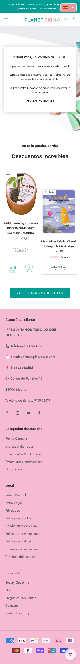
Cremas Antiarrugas (19, 446)
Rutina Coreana (16, 438)
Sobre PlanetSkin (17, 495)
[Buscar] (66, 19)
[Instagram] (17, 413)
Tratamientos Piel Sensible (23, 454)
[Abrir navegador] (6, 19)
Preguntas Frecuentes (20, 597)
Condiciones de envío (21, 525)
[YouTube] (28, 413)
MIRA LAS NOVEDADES (40, 101)
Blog (8, 590)
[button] (69, 8)
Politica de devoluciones (22, 533)
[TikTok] (39, 413)
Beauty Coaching (17, 582)
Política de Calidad (18, 541)
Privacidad (12, 510)
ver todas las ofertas (40, 293)
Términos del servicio (20, 556)
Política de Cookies (19, 518)
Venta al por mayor (18, 613)
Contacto (11, 605)
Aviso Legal (13, 502)
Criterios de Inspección (22, 549)
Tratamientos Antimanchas (23, 461)
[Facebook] (7, 413)
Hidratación (13, 469)
